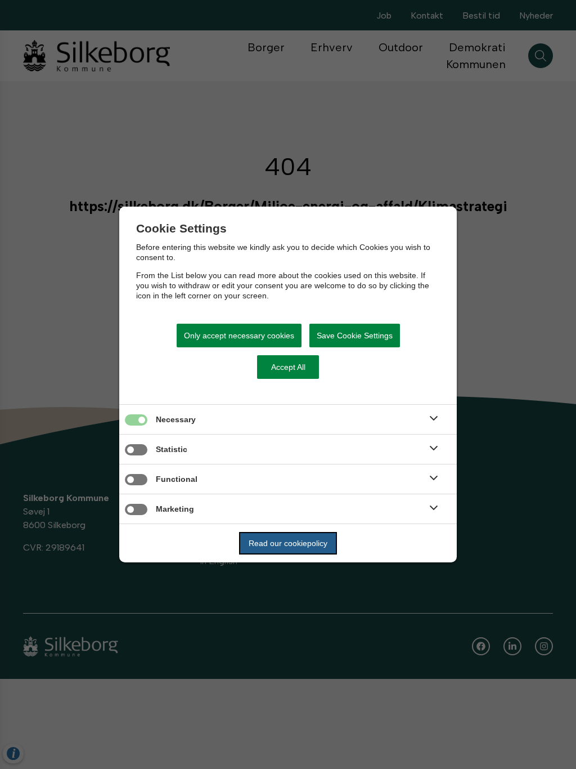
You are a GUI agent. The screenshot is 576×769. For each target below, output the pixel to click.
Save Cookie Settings (355, 335)
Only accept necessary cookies (239, 335)
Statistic (171, 449)
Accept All (288, 367)
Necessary (176, 419)
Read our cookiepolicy (288, 543)
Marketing (175, 508)
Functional (176, 479)
